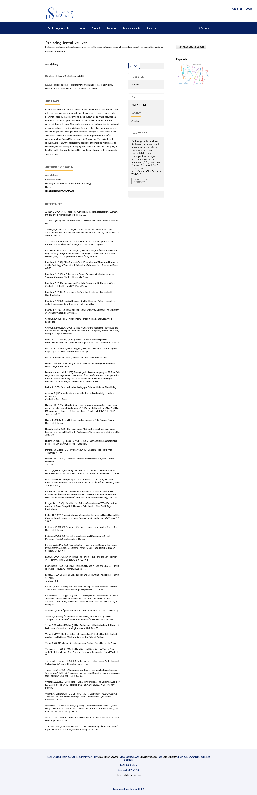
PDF (135, 65)
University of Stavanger (109, 757)
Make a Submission (191, 46)
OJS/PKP (141, 789)
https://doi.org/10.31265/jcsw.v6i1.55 (67, 76)
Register (237, 8)
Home (82, 28)
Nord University (170, 757)
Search (205, 27)
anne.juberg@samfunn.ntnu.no (59, 191)
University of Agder (149, 757)
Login (249, 8)
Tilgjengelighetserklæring (129, 775)
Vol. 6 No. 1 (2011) (139, 104)
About (150, 28)
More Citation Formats (143, 180)
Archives (111, 28)
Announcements (131, 28)
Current (95, 28)
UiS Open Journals (57, 28)
